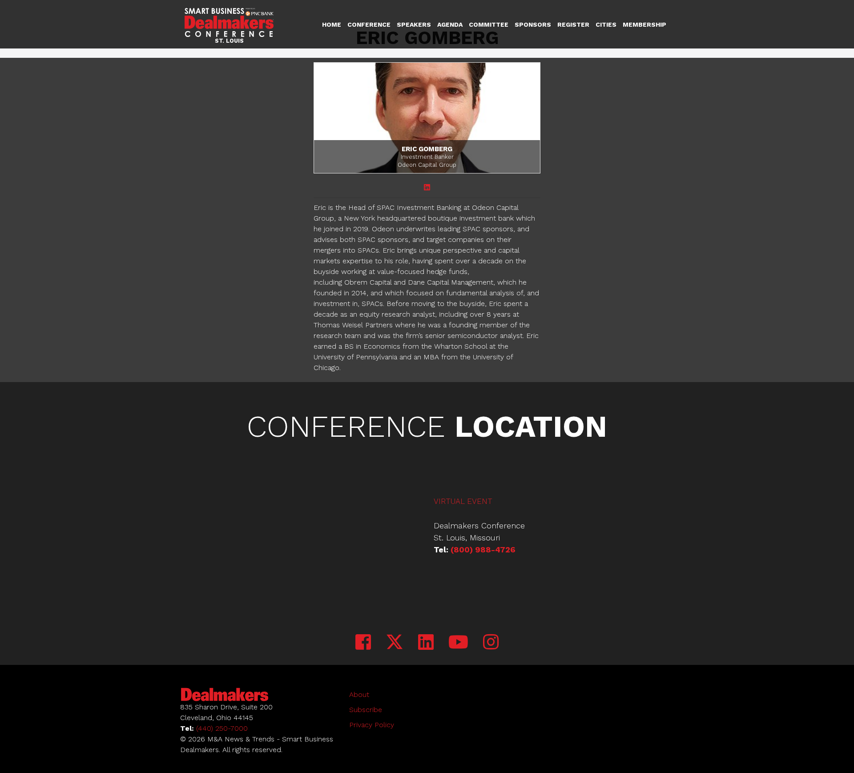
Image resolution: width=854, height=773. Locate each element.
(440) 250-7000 (222, 728)
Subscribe (365, 709)
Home (331, 24)
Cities (606, 24)
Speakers (414, 24)
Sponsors (533, 24)
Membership (644, 24)
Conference (369, 24)
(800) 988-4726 (483, 549)
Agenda (450, 24)
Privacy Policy (371, 725)
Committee (488, 24)
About (359, 694)
